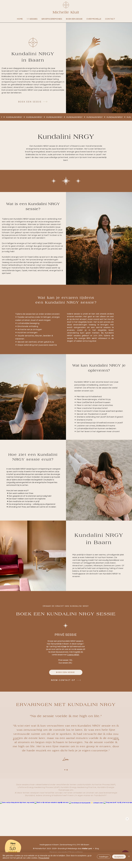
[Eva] (64, 769)
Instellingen (103, 856)
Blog (97, 848)
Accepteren (119, 856)
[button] (32, 19)
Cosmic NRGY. (73, 655)
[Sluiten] (128, 856)
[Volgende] (116, 740)
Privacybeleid (43, 857)
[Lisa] (67, 769)
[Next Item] (127, 818)
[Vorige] (16, 740)
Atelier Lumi (87, 848)
